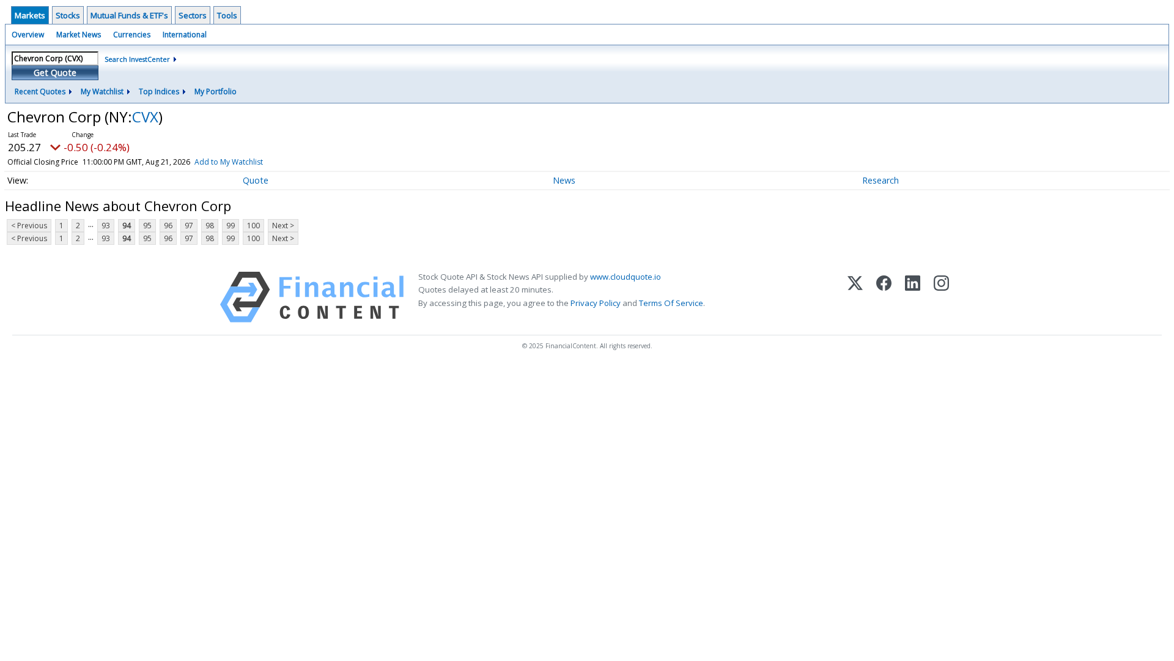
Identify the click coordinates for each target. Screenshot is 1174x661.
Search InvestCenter (137, 59)
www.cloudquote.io (625, 276)
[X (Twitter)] (855, 297)
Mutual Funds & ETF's (129, 15)
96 (168, 225)
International (185, 34)
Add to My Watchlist (228, 162)
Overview (28, 34)
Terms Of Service (671, 302)
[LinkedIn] (912, 297)
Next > (283, 225)
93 (106, 225)
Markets (30, 15)
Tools (227, 15)
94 (126, 225)
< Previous (29, 225)
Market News (78, 34)
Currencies (131, 34)
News (564, 180)
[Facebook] (883, 297)
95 (147, 225)
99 (230, 225)
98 (209, 225)
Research (880, 180)
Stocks (68, 15)
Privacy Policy (595, 302)
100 (253, 225)
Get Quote (55, 72)
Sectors (193, 15)
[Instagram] (941, 297)
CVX (145, 116)
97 (189, 225)
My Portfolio (215, 91)
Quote (255, 180)
